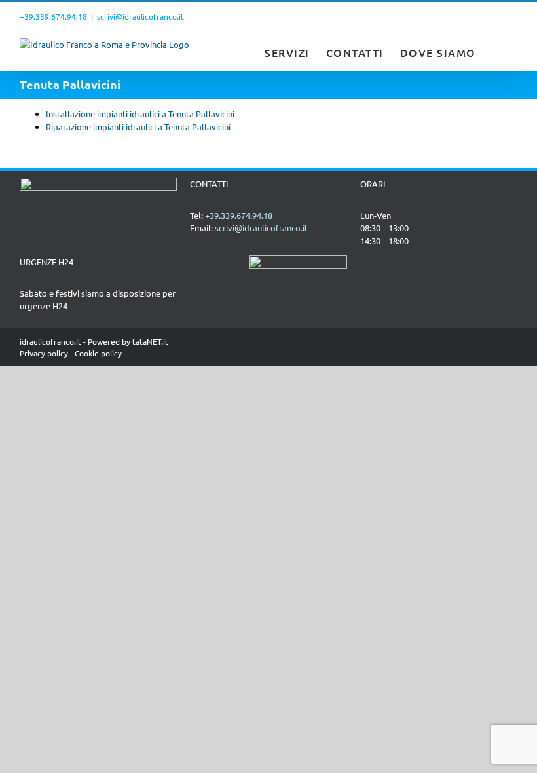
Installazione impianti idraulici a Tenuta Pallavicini (140, 113)
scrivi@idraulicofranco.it (140, 16)
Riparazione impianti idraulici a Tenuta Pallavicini (138, 126)
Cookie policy (98, 353)
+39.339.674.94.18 (53, 16)
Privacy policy (44, 353)
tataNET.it (150, 341)
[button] (497, 51)
